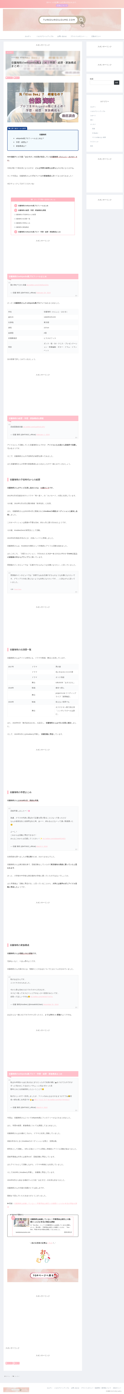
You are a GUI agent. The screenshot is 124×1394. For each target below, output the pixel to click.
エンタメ (10, 77)
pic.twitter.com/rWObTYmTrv (42, 997)
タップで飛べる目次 (42, 200)
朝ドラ (17, 77)
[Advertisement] (42, 255)
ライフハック (94, 141)
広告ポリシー (117, 1388)
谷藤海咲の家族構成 (22, 227)
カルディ (93, 107)
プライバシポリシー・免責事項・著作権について (96, 1388)
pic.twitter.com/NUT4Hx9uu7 (59, 1100)
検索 (91, 79)
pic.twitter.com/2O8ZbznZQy (38, 285)
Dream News (17, 589)
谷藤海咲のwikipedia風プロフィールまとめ (33, 205)
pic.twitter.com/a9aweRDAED (54, 839)
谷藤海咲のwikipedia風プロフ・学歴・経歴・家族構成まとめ (39, 232)
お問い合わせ (75, 1388)
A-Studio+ (95, 133)
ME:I (91, 120)
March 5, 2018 (41, 846)
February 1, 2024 (43, 435)
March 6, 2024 (41, 1107)
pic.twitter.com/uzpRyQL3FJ (34, 427)
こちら (49, 1243)
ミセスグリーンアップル (97, 111)
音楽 (93, 128)
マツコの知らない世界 (99, 137)
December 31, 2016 (51, 1004)
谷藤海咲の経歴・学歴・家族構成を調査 (32, 210)
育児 (91, 146)
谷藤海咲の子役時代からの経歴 (26, 214)
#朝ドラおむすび (40, 1100)
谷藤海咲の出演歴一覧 (23, 219)
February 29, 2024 (43, 293)
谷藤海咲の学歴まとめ (23, 223)
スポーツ (93, 115)
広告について (62, 5)
